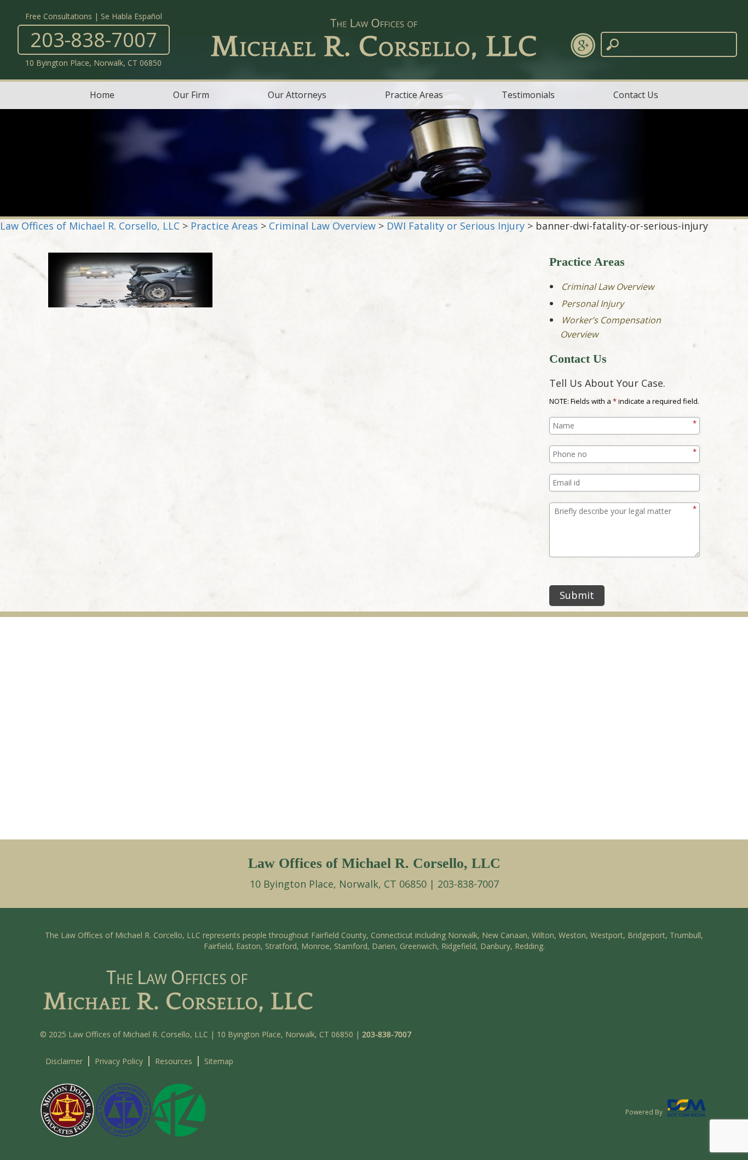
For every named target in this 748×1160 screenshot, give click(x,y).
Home (102, 95)
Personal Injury (592, 304)
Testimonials (528, 95)
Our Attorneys (297, 95)
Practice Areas (414, 95)
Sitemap (218, 1061)
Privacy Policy (119, 1061)
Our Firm (191, 95)
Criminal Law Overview (607, 287)
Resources (173, 1061)
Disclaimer (64, 1061)
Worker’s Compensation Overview (610, 327)
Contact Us (635, 95)
